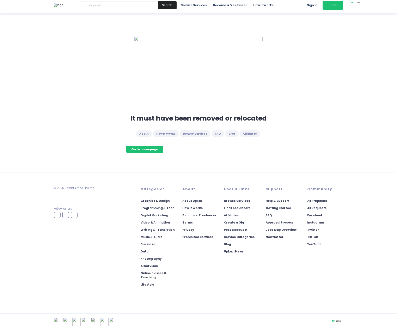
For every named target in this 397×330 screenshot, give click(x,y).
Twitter (313, 230)
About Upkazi (192, 201)
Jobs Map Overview (281, 230)
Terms (187, 222)
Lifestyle (147, 284)
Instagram (315, 222)
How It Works (263, 5)
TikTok (312, 237)
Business (148, 244)
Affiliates (250, 134)
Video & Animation (155, 222)
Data (144, 251)
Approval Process (279, 222)
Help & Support (277, 201)
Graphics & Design (155, 201)
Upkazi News (234, 251)
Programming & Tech (158, 208)
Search (167, 5)
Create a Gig (234, 222)
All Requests (316, 208)
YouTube (314, 244)
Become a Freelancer (230, 5)
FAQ (218, 134)
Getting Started (278, 208)
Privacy (188, 230)
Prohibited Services (197, 237)
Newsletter (274, 237)
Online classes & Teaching (153, 275)
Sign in (312, 5)
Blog (231, 134)
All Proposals (317, 201)
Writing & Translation (158, 230)
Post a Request (236, 230)
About (144, 134)
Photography (151, 259)
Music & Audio (152, 237)
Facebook (315, 215)
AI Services (149, 266)
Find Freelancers (237, 208)
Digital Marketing (154, 215)
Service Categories (239, 237)
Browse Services (194, 5)
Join (333, 5)
